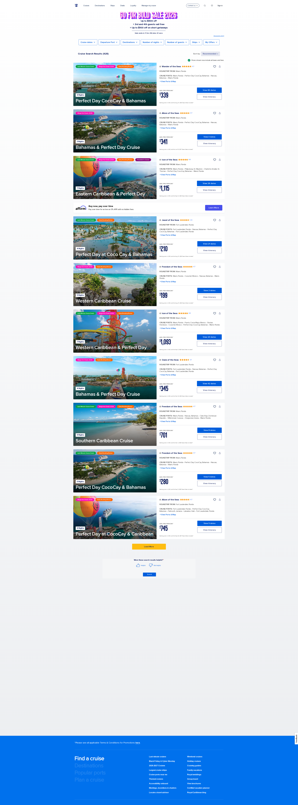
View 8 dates (210, 430)
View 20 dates (209, 337)
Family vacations (194, 770)
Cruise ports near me (158, 775)
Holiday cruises (194, 761)
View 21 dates (209, 244)
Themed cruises (156, 779)
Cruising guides (194, 766)
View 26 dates (209, 183)
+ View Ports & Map (168, 81)
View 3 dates (209, 137)
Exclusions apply (219, 36)
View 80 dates (209, 90)
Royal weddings (194, 775)
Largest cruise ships (158, 770)
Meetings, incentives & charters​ (162, 788)
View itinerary (209, 97)
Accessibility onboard (158, 784)
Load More (149, 546)
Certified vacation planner (198, 788)
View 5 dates (209, 477)
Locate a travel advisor (159, 792)
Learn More (214, 208)
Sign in (220, 5)
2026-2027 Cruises (157, 766)
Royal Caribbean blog (196, 792)
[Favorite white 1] (212, 5)
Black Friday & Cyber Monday (162, 761)
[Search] (204, 5)
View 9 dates (210, 523)
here (137, 742)
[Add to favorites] (215, 66)
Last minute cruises (157, 757)
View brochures (194, 784)
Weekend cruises (194, 757)
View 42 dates (209, 383)
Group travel (192, 779)
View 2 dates (210, 290)
